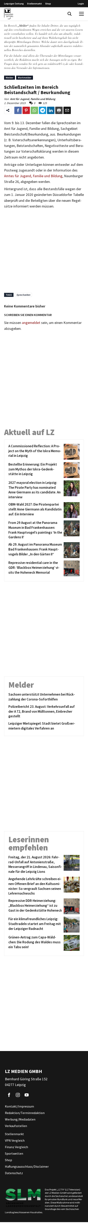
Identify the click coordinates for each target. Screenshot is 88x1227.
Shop (48, 3)
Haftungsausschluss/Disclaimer (27, 1166)
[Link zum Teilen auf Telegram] (42, 110)
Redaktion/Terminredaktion (25, 1113)
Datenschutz (14, 1173)
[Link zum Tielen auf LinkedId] (50, 110)
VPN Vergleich (15, 1140)
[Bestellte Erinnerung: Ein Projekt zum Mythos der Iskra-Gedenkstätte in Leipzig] (71, 470)
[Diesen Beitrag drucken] (59, 110)
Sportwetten (14, 1153)
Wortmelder (24, 77)
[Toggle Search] (69, 14)
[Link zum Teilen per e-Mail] (67, 110)
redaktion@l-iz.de (57, 64)
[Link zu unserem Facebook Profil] (9, 1095)
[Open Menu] (81, 13)
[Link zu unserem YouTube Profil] (27, 1095)
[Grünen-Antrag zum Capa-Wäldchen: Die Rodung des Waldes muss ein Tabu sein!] (71, 943)
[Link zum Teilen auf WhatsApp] (34, 110)
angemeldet (31, 322)
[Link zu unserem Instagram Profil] (18, 1095)
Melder (9, 77)
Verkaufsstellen (16, 1126)
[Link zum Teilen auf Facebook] (18, 110)
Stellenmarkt (34, 3)
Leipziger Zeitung (14, 3)
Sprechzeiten (23, 294)
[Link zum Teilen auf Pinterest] (26, 110)
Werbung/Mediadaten (20, 1119)
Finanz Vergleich (16, 1147)
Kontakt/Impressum (19, 1106)
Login (81, 3)
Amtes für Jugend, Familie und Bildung (33, 176)
